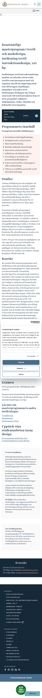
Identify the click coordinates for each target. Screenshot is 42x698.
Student (9, 638)
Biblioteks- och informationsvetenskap (22, 600)
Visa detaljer (31, 356)
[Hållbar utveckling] (21, 690)
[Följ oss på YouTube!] (9, 670)
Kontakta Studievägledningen (13, 567)
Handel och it (11, 603)
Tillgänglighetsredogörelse (17, 660)
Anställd (9, 641)
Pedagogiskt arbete (14, 609)
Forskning (10, 635)
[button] (36, 115)
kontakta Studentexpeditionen (27, 573)
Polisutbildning (12, 619)
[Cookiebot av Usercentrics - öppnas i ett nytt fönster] (31, 322)
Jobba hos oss (11, 647)
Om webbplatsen (12, 654)
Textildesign (7, 416)
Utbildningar (11, 632)
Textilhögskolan (12, 534)
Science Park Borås (13, 622)
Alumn (8, 644)
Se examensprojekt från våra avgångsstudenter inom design (16, 439)
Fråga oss (32, 693)
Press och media (12, 650)
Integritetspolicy (13, 657)
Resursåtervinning (13, 613)
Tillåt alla (21, 362)
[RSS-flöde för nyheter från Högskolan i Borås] (20, 670)
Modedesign (7, 418)
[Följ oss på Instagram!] (13, 670)
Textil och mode (12, 616)
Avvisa (21, 374)
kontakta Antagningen (30, 570)
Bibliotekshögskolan (14, 594)
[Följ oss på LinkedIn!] (16, 670)
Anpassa (20, 368)
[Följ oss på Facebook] (5, 670)
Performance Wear (10, 421)
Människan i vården (14, 606)
